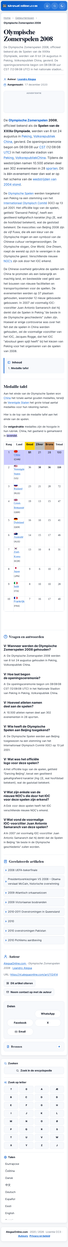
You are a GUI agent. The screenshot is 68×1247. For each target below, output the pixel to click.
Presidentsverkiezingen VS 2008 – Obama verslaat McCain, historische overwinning (34, 881)
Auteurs (23, 1236)
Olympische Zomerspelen (28, 120)
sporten (52, 168)
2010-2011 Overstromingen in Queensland (34, 911)
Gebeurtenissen (24, 18)
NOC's (8, 261)
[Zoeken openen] (54, 6)
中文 (8, 1185)
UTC (7, 152)
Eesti (8, 1206)
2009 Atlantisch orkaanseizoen (27, 892)
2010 (11, 921)
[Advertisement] (34, 103)
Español (10, 1199)
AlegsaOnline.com (15, 963)
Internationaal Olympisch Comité (25, 203)
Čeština (10, 1170)
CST (42, 147)
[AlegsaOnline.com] (22, 6)
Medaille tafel (19, 368)
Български (12, 1163)
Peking (27, 136)
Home (7, 18)
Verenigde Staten (18, 402)
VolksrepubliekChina (30, 158)
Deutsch (10, 1192)
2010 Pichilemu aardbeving (25, 940)
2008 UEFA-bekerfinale (22, 870)
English (9, 1213)
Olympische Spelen (21, 193)
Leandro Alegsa (26, 79)
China (7, 398)
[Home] (47, 6)
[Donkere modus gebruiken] (62, 6)
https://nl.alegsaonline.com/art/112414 (34, 974)
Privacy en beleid (40, 1236)
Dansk (9, 1178)
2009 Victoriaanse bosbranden (27, 902)
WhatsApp (48, 1013)
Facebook (20, 1022)
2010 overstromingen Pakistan (27, 930)
